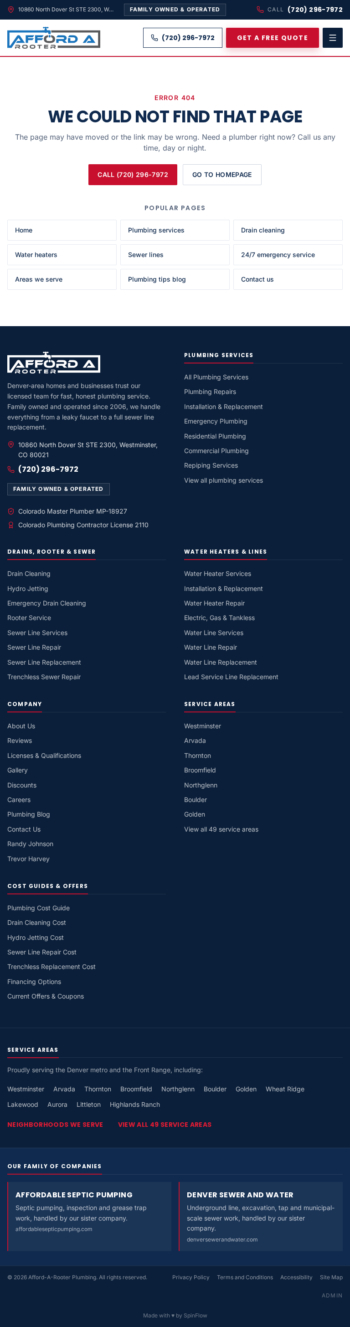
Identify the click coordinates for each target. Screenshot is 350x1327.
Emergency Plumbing (215, 421)
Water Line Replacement (220, 662)
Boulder (195, 799)
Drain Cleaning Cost (36, 922)
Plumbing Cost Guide (38, 908)
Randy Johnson (30, 844)
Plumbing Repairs (210, 391)
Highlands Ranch (135, 1104)
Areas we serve (38, 279)
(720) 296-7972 (315, 9)
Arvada (195, 740)
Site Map (331, 1277)
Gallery (17, 770)
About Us (21, 726)
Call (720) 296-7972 (133, 174)
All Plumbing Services (216, 377)
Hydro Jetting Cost (35, 937)
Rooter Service (29, 617)
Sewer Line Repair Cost (42, 952)
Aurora (57, 1104)
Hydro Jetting (27, 588)
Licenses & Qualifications (44, 755)
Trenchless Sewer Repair (44, 677)
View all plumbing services (223, 480)
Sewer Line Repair (34, 647)
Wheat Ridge (285, 1089)
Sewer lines (146, 254)
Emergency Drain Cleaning (46, 603)
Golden (194, 814)
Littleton (89, 1104)
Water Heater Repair (214, 603)
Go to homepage (222, 174)
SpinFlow (195, 1315)
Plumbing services (156, 230)
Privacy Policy (191, 1277)
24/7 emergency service (278, 254)
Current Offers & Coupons (45, 996)
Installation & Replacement (223, 406)
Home (23, 230)
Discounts (21, 785)
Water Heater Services (217, 573)
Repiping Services (211, 465)
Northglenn (200, 785)
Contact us (257, 279)
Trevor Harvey (28, 859)
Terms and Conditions (245, 1277)
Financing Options (34, 981)
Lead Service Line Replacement (231, 677)
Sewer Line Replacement (44, 662)
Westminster (202, 726)
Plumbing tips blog (157, 279)
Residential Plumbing (215, 436)
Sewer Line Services (37, 632)
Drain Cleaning (29, 573)
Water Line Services (213, 632)
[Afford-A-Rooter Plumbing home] (53, 38)
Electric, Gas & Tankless (219, 617)
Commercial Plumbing (216, 450)
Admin (332, 1295)
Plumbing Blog (28, 814)
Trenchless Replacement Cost (51, 966)
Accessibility (296, 1277)
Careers (19, 799)
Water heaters (36, 254)
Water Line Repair (210, 647)
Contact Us (24, 829)
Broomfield (200, 770)
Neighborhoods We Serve (55, 1124)
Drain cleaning (263, 230)
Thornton (197, 755)
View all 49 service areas (221, 829)
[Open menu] (333, 38)
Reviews (19, 740)
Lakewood (22, 1104)
